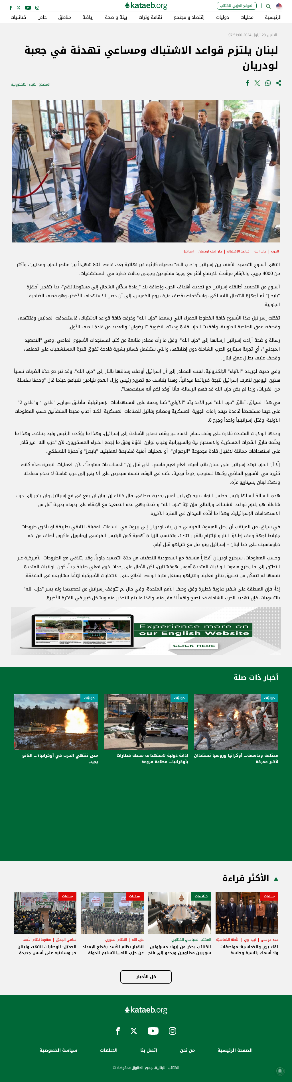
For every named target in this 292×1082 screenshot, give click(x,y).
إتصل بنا (148, 1050)
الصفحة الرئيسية (235, 1050)
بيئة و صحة (116, 17)
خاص (42, 17)
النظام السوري (116, 940)
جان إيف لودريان (210, 251)
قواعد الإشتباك (238, 251)
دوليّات (269, 698)
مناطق (64, 17)
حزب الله (260, 251)
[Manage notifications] (280, 1070)
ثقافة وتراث (150, 17)
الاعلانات (108, 1050)
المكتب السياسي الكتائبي (191, 940)
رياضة (88, 17)
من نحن (187, 1050)
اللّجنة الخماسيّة (227, 940)
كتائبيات (18, 17)
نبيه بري (250, 940)
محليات (247, 17)
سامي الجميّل (66, 940)
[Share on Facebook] (247, 84)
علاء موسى (269, 940)
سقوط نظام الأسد (37, 940)
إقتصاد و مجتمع (189, 17)
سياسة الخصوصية (58, 1050)
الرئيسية (273, 17)
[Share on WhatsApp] (268, 84)
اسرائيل (188, 251)
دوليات (222, 17)
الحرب (275, 251)
